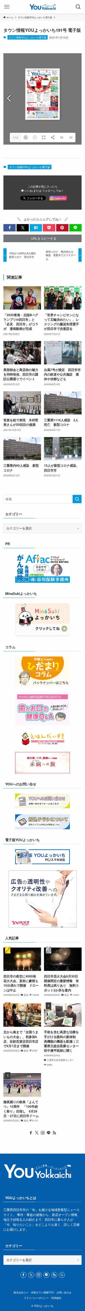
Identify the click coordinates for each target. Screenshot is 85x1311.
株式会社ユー (21, 1292)
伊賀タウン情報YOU (42, 1292)
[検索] (62, 1275)
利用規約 (56, 1298)
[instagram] (42, 1133)
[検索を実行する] (77, 499)
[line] (48, 1133)
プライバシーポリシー (36, 1298)
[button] (9, 228)
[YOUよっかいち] (42, 7)
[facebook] (31, 1133)
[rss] (54, 1133)
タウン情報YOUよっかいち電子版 (27, 37)
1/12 (15, 137)
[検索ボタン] (78, 7)
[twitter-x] (36, 1133)
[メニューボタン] (7, 7)
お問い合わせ (63, 1292)
